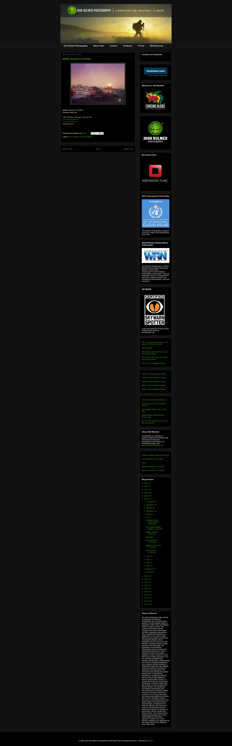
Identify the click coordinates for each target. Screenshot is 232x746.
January (149, 572)
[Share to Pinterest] (102, 133)
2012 (146, 601)
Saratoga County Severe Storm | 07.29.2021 (152, 522)
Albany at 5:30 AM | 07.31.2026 (153, 467)
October (149, 508)
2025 (146, 486)
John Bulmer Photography (75, 46)
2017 (146, 585)
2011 (146, 604)
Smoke (76, 137)
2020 (146, 576)
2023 (146, 493)
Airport (70, 137)
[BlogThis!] (94, 133)
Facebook (127, 46)
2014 (146, 595)
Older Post (128, 149)
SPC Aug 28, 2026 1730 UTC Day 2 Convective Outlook (155, 358)
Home (98, 149)
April (148, 563)
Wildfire (89, 137)
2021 (146, 499)
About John (98, 46)
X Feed (141, 46)
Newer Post (67, 149)
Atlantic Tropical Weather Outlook (154, 374)
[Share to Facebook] (99, 133)
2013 (146, 598)
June (148, 556)
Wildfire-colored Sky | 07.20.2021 (153, 546)
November (150, 505)
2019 (146, 579)
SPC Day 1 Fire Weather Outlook (154, 363)
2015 (146, 592)
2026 (146, 483)
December (150, 502)
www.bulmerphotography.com (152, 445)
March (148, 566)
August (149, 514)
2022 (146, 496)
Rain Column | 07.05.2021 (151, 551)
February (149, 569)
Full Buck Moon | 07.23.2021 (152, 541)
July (147, 517)
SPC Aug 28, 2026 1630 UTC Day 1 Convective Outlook (155, 353)
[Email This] (92, 133)
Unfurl (144, 463)
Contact (113, 46)
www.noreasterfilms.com (70, 121)
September (150, 511)
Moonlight (149, 537)
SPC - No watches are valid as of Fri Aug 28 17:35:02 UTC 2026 (155, 343)
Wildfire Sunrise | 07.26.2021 (152, 533)
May (148, 560)
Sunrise (82, 137)
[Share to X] (97, 133)
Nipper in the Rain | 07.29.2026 (153, 470)
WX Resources (156, 46)
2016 (146, 589)
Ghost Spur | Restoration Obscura (154, 400)
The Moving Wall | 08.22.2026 (153, 459)
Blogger (150, 741)
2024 (146, 490)
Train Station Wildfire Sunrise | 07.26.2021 (154, 528)
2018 (146, 582)
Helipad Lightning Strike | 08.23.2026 (155, 455)
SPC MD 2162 (147, 348)
